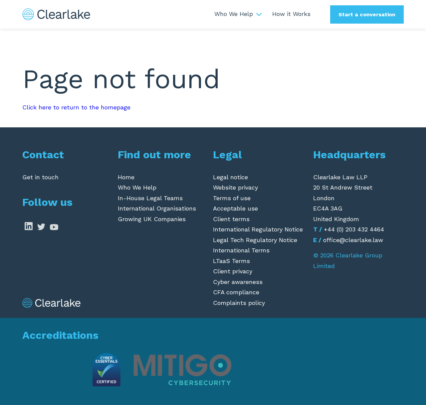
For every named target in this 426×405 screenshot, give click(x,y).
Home (126, 177)
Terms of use (232, 198)
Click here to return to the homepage (76, 107)
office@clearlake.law (353, 239)
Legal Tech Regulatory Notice (255, 239)
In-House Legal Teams (150, 198)
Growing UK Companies (152, 218)
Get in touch (40, 177)
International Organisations (157, 208)
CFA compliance (236, 292)
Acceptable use (235, 208)
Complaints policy (239, 302)
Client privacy (232, 271)
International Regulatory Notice (258, 229)
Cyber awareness (238, 281)
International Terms (241, 250)
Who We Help (233, 13)
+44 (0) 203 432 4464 (354, 229)
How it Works (291, 13)
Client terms (231, 218)
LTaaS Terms (231, 260)
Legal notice (230, 177)
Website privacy (235, 187)
